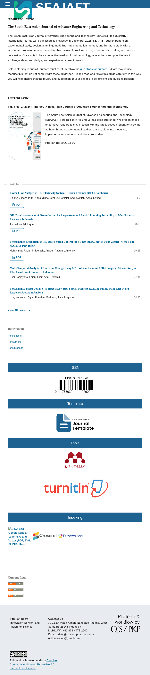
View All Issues (17, 310)
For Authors (14, 341)
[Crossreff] (44, 540)
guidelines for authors (93, 68)
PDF (18, 204)
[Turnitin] (75, 506)
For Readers (15, 335)
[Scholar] (19, 544)
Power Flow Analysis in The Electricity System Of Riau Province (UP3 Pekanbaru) (59, 193)
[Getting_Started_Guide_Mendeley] (75, 467)
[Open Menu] (8, 4)
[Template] (75, 396)
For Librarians (15, 347)
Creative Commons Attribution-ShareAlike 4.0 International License (33, 664)
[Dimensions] (70, 538)
